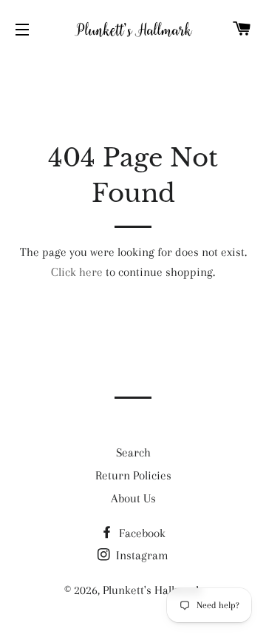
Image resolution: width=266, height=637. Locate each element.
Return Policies (133, 475)
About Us (133, 498)
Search (133, 452)
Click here (77, 272)
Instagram (140, 555)
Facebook (141, 533)
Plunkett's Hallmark (152, 590)
